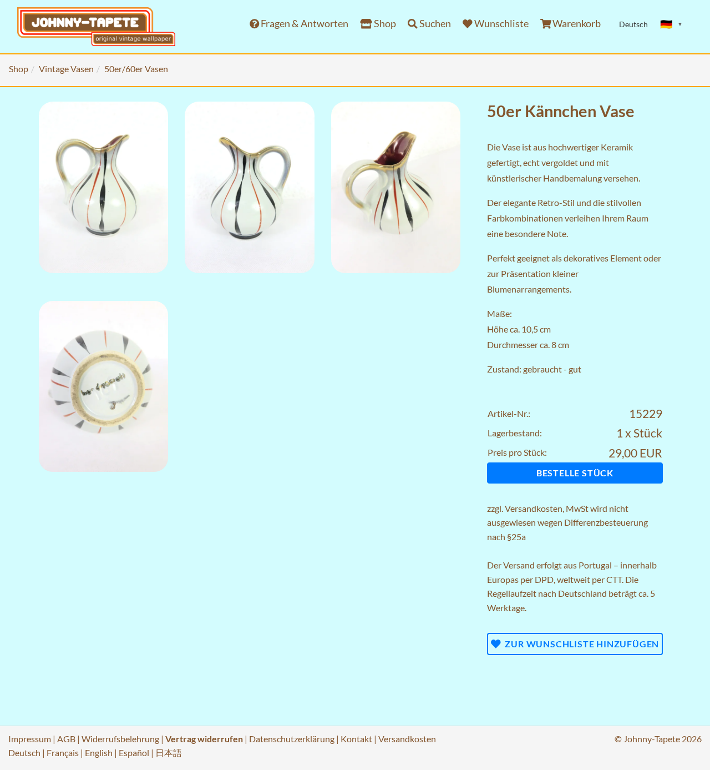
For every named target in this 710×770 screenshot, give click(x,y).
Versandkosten (533, 508)
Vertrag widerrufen (204, 738)
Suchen (434, 23)
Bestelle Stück (574, 472)
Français (63, 752)
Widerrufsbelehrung (120, 738)
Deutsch (24, 752)
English (99, 752)
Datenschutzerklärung (291, 738)
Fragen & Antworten (303, 23)
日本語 (168, 752)
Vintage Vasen (66, 68)
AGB (66, 738)
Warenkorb (576, 23)
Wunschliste (501, 23)
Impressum (29, 738)
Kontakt (356, 738)
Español (134, 752)
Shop (384, 23)
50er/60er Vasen (136, 68)
